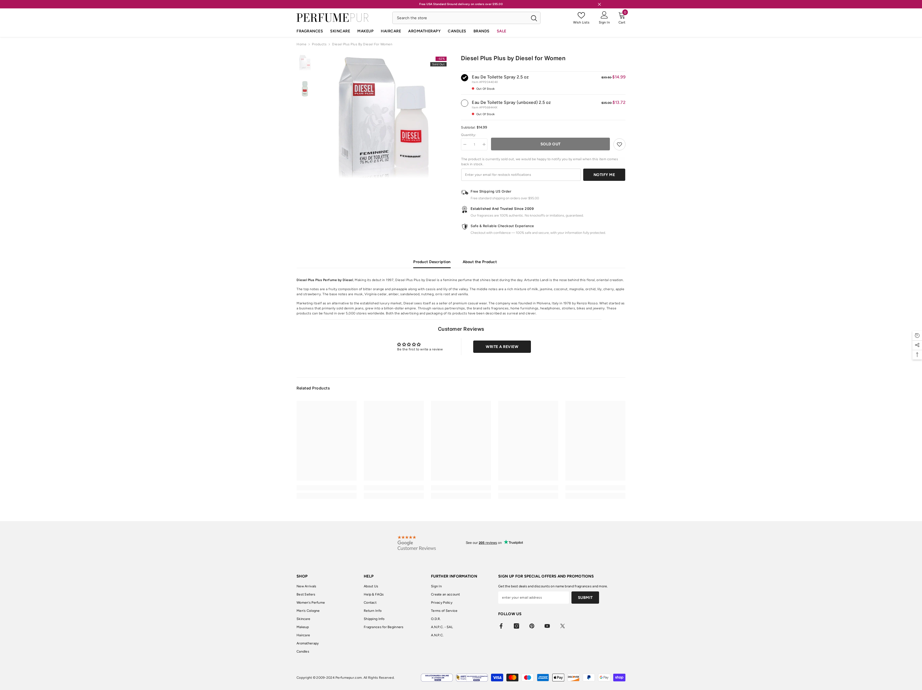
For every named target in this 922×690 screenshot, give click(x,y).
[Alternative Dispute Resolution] (472, 678)
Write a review (502, 346)
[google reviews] (417, 543)
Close (599, 4)
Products (319, 44)
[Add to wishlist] (619, 144)
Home (301, 44)
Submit (585, 597)
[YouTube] (547, 626)
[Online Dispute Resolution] (437, 678)
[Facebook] (501, 626)
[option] (384, 118)
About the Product (480, 261)
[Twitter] (563, 626)
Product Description (432, 261)
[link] (327, 487)
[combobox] (460, 18)
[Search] (466, 18)
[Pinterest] (532, 626)
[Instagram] (516, 626)
